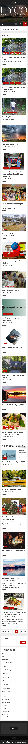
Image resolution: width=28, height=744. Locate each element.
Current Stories (6, 691)
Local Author (5, 705)
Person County (16, 254)
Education (4, 694)
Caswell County (6, 167)
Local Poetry (5, 714)
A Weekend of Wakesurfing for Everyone (14, 192)
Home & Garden (6, 53)
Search (5, 638)
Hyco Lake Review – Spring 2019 (14, 451)
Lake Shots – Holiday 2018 (14, 567)
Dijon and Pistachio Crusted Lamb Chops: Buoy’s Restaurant (14, 601)
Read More (4, 64)
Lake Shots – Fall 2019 (14, 133)
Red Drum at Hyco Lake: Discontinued (14, 307)
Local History (5, 711)
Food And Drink (6, 426)
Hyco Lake (12, 53)
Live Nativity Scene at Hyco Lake (14, 540)
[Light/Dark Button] (16, 24)
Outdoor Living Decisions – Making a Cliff (14, 46)
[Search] (20, 23)
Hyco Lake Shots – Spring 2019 (14, 394)
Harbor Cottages (14, 222)
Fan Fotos (4, 697)
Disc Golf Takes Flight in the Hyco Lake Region (14, 250)
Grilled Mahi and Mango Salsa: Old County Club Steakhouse (14, 421)
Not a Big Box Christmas (14, 506)
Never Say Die (14, 106)
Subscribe (25, 24)
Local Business (18, 53)
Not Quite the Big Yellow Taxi (14, 478)
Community (5, 112)
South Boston (5, 256)
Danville (11, 253)
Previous (4, 631)
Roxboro (15, 112)
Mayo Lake (10, 254)
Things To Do (12, 256)
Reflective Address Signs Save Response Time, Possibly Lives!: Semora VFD (14, 161)
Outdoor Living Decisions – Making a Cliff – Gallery (14, 76)
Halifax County (16, 253)
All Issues (4, 654)
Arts (3, 656)
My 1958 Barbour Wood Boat (14, 336)
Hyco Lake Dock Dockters (14, 279)
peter (5, 61)
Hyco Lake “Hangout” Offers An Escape (14, 364)
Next (25, 631)
